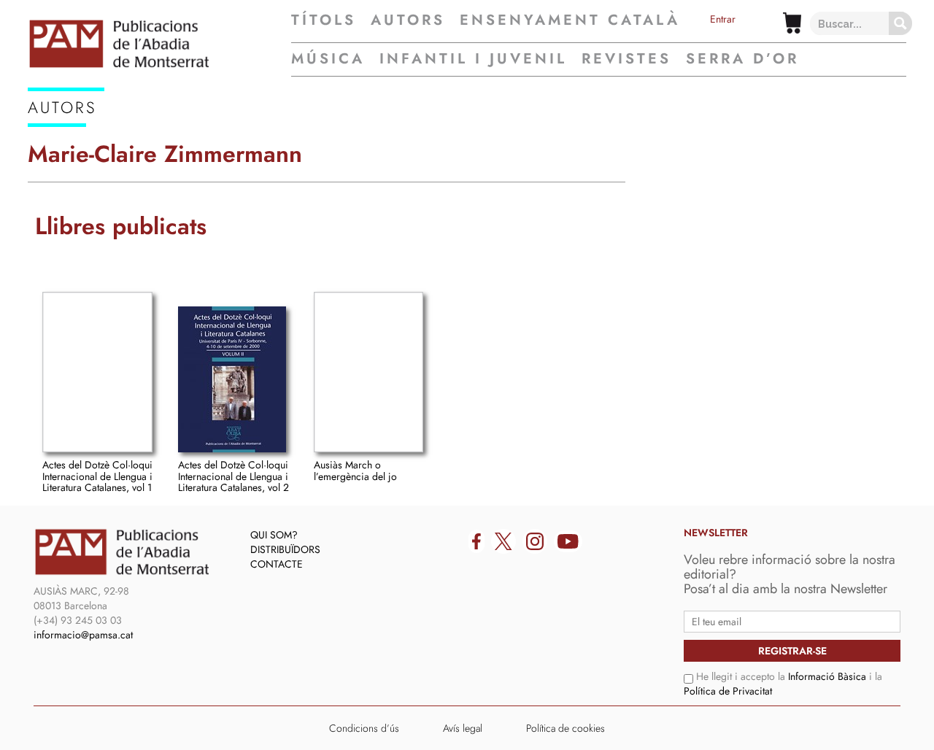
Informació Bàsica (827, 676)
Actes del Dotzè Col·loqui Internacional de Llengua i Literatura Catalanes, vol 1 (97, 476)
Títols (323, 20)
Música (328, 58)
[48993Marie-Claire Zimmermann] (369, 372)
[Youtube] (568, 541)
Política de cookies (565, 728)
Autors (408, 20)
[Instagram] (534, 541)
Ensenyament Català (570, 20)
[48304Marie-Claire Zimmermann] (97, 372)
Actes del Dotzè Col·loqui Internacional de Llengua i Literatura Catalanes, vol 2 (233, 476)
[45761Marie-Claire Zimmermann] (232, 379)
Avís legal (462, 728)
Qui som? (274, 534)
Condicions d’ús (364, 728)
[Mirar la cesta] (792, 23)
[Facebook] (476, 541)
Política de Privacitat (728, 691)
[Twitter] (503, 541)
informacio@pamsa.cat (83, 634)
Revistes (626, 58)
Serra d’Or (742, 58)
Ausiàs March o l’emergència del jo (355, 470)
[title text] (159, 43)
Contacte (276, 564)
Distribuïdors (285, 549)
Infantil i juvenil (473, 58)
